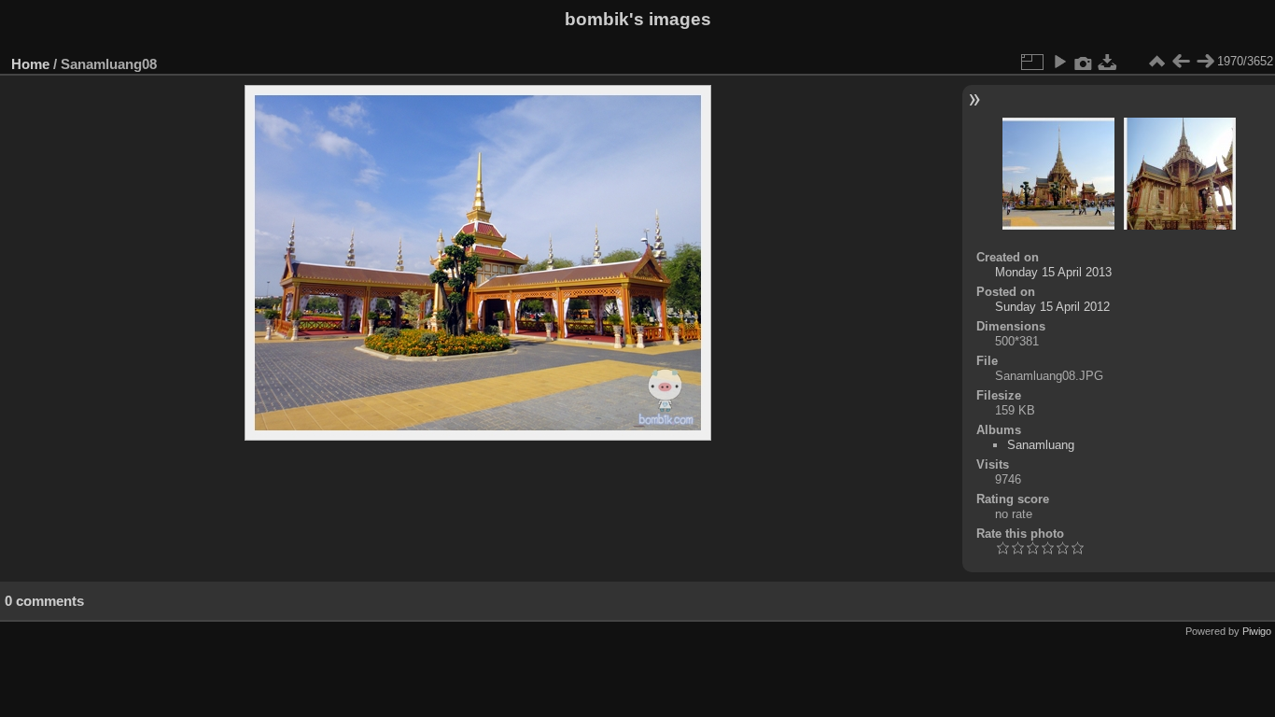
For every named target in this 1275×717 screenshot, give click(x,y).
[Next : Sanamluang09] (1205, 61)
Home (30, 64)
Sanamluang (1040, 445)
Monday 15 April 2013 (1053, 272)
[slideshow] (1059, 61)
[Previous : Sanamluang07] (1181, 61)
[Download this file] (1108, 61)
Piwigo (1256, 631)
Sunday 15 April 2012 (1052, 307)
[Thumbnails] (1156, 61)
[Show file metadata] (1084, 61)
